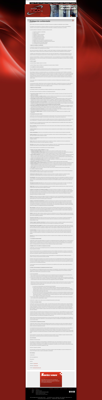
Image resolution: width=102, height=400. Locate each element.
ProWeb (56, 398)
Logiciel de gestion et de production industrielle (41, 394)
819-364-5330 (36, 363)
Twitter (74, 392)
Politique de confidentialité (61, 398)
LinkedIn (72, 392)
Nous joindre (65, 388)
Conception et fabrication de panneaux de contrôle (42, 391)
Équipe (33, 391)
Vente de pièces (56, 388)
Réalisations (51, 388)
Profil (32, 388)
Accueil (29, 388)
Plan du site (70, 388)
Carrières (61, 388)
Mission (33, 390)
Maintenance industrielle (39, 390)
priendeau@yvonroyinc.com (37, 367)
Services (37, 388)
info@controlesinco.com (69, 397)
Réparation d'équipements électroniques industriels (42, 392)
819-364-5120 (36, 365)
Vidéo (32, 392)
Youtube (70, 392)
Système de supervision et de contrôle (40, 393)
